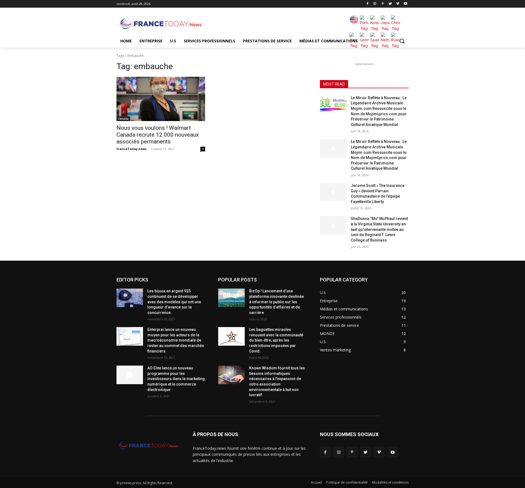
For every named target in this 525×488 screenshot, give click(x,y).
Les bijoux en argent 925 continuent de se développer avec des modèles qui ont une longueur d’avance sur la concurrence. (174, 301)
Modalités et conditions (390, 482)
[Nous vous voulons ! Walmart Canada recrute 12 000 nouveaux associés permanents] (160, 99)
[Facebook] (367, 4)
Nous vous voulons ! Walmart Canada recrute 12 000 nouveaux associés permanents (157, 135)
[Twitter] (390, 4)
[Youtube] (405, 4)
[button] (402, 41)
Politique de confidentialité (347, 482)
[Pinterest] (383, 4)
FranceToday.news (131, 149)
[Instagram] (375, 4)
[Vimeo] (398, 4)
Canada (123, 118)
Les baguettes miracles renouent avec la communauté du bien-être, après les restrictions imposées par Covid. (276, 340)
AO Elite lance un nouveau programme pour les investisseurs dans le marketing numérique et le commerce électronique (176, 379)
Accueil (316, 482)
